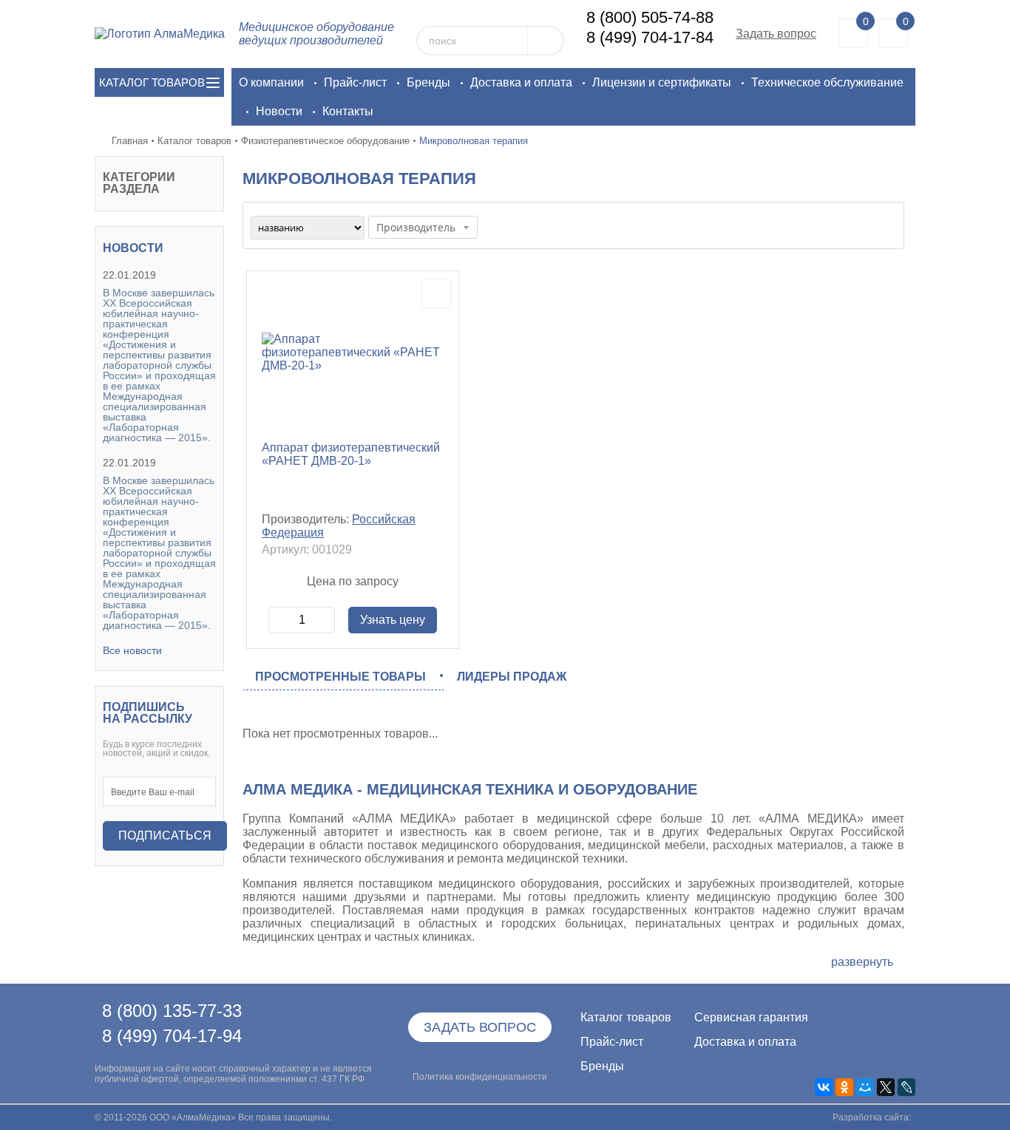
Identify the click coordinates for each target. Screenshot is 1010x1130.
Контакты (347, 111)
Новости (279, 111)
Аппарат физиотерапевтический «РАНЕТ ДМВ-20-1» (351, 454)
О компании (271, 82)
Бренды (428, 82)
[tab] (343, 677)
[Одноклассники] (844, 1087)
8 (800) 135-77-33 (172, 1011)
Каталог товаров (194, 140)
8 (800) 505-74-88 (650, 17)
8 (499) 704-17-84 (650, 37)
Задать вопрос (776, 33)
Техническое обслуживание (827, 82)
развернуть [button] (862, 962)
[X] (886, 1087)
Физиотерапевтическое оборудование (325, 140)
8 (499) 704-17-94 (172, 1036)
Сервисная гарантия (740, 1017)
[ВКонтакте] (824, 1087)
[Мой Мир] (865, 1087)
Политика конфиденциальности (480, 1077)
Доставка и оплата (521, 82)
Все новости (132, 650)
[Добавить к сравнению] (436, 293)
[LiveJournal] (906, 1087)
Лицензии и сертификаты (661, 82)
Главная (130, 140)
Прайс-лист (355, 82)
